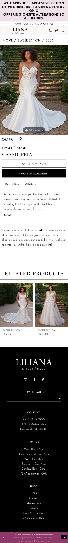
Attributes (31, 183)
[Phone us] (50, 30)
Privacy (34, 508)
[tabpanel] (34, 90)
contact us (11, 244)
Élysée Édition (29, 40)
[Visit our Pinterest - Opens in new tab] (42, 380)
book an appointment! (39, 244)
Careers (34, 498)
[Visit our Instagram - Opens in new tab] (25, 380)
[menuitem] (5, 30)
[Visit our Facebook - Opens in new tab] (34, 380)
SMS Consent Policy (34, 517)
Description (12, 183)
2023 (49, 40)
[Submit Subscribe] (58, 399)
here (47, 540)
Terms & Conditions (34, 513)
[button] (5, 30)
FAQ (34, 493)
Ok (64, 537)
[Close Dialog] (3, 537)
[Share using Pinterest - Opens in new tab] (20, 139)
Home (8, 40)
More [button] (8, 215)
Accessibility (34, 503)
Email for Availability (34, 173)
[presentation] (16, 305)
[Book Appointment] (56, 30)
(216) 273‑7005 (34, 419)
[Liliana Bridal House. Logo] (18, 30)
